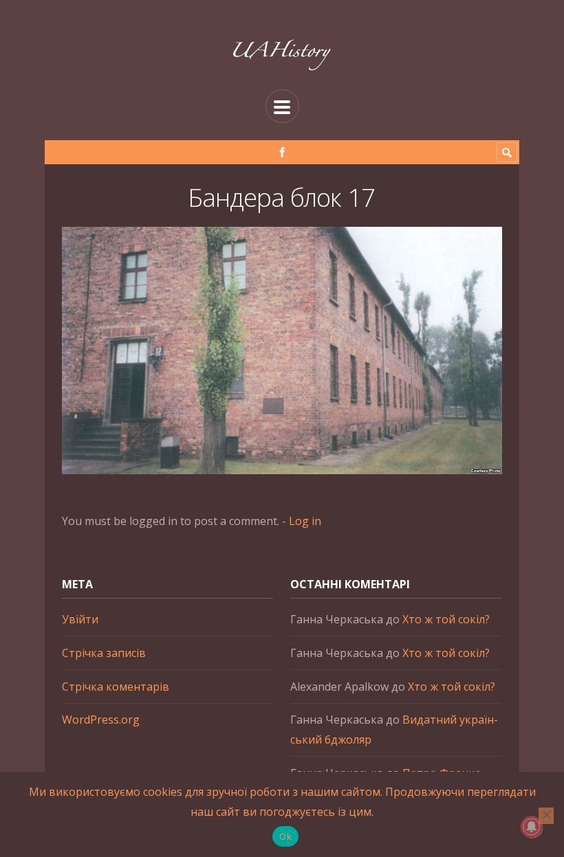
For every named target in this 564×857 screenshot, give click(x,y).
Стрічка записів (104, 652)
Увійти (80, 619)
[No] (546, 816)
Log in (305, 520)
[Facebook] (282, 152)
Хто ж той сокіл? (446, 619)
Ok (285, 836)
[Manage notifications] (532, 827)
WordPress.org (101, 719)
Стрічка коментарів (115, 686)
